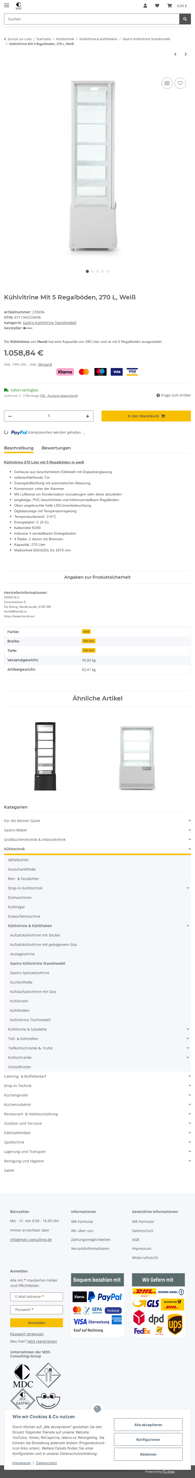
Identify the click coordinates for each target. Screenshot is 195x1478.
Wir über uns (82, 1230)
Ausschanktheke (22, 869)
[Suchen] (185, 18)
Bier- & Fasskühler (23, 878)
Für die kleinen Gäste (22, 820)
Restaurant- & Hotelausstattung (31, 1113)
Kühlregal (16, 906)
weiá (86, 631)
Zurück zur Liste (19, 39)
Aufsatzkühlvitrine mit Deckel (35, 935)
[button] (145, 6)
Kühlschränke (19, 1057)
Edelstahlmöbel (17, 1132)
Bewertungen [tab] (56, 448)
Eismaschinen (20, 897)
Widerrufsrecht (145, 1257)
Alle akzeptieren (148, 1425)
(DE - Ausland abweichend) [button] (59, 395)
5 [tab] (107, 271)
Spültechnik (14, 1142)
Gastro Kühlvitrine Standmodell (49, 322)
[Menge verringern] (9, 416)
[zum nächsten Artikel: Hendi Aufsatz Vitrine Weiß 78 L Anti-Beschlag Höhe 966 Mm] (186, 54)
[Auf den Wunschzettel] (180, 83)
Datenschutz (46, 1463)
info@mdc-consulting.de (31, 1239)
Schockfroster (19, 1066)
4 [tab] (102, 271)
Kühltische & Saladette (27, 1029)
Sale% (9, 1170)
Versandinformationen (90, 1248)
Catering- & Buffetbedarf (25, 1076)
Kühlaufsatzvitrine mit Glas (33, 991)
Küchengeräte (16, 1095)
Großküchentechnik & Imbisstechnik (35, 839)
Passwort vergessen (27, 1333)
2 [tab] (92, 271)
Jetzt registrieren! (42, 1341)
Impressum (21, 1463)
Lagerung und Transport (25, 1151)
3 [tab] (97, 271)
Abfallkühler (18, 859)
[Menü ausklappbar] (6, 3)
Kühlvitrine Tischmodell (30, 1019)
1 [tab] (87, 271)
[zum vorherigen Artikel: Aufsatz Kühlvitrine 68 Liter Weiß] (175, 54)
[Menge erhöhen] (87, 416)
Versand (45, 364)
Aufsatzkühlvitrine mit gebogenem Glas (43, 944)
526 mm (88, 650)
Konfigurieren (148, 1439)
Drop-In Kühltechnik (25, 888)
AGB (135, 1239)
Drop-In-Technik (17, 1085)
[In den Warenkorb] (8, 71)
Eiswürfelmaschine (24, 916)
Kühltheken (20, 1010)
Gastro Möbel (15, 830)
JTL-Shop (168, 1471)
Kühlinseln (19, 1001)
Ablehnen (148, 1454)
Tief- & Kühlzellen (23, 1038)
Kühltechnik (14, 848)
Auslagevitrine (22, 954)
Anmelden (36, 1322)
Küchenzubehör (17, 1104)
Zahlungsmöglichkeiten (91, 1239)
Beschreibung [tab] (19, 448)
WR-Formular (82, 1221)
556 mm (88, 641)
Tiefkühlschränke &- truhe (30, 1048)
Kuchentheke (21, 982)
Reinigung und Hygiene (24, 1161)
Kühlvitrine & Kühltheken (30, 925)
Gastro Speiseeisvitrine (29, 972)
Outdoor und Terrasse (23, 1123)
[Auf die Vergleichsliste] (167, 83)
